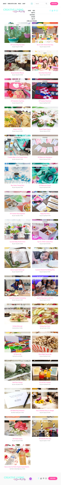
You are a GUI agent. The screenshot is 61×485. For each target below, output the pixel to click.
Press (19, 3)
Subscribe (54, 3)
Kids (34, 10)
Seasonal (32, 15)
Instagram (52, 10)
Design (33, 17)
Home (29, 10)
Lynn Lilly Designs (32, 21)
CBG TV (33, 19)
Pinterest (55, 10)
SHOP (23, 3)
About (4, 3)
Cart (32, 3)
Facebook (50, 10)
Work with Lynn (12, 3)
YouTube (57, 10)
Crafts (33, 12)
